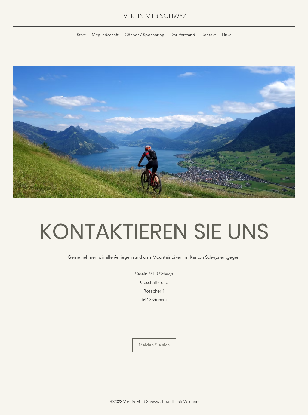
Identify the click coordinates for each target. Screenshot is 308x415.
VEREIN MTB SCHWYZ (154, 15)
